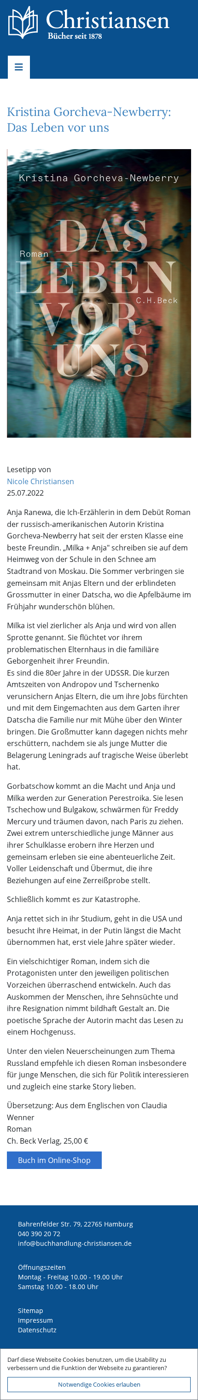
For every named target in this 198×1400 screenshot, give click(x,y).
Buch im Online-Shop (54, 1160)
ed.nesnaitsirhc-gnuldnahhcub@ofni (75, 1243)
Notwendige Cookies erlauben (99, 1384)
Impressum (35, 1320)
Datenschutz (37, 1329)
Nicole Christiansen (40, 481)
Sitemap (30, 1310)
